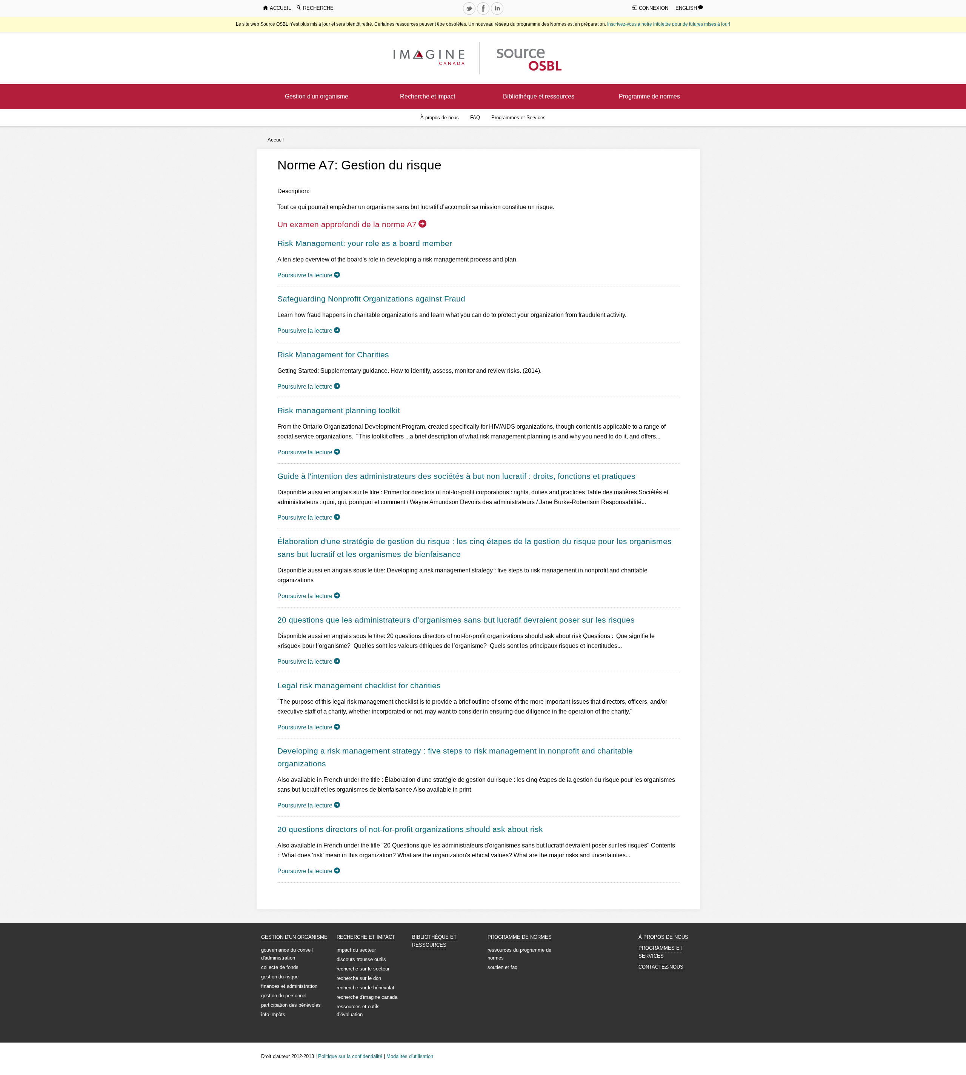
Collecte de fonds (279, 967)
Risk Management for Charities (333, 354)
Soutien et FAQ (502, 967)
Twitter (470, 14)
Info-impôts (273, 1014)
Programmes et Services (518, 117)
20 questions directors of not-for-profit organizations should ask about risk (410, 829)
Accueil (276, 140)
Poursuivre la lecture (304, 275)
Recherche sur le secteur (363, 969)
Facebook (483, 14)
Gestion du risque (279, 977)
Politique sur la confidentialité (350, 1056)
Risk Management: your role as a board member (364, 243)
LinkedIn (497, 14)
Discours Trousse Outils (361, 959)
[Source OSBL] (528, 58)
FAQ (475, 117)
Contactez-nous (660, 967)
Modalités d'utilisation (409, 1056)
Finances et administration (289, 986)
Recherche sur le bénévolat (365, 987)
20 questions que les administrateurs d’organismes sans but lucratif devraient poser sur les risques (456, 619)
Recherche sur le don (359, 978)
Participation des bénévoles (291, 1005)
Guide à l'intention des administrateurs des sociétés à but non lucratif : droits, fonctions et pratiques (456, 476)
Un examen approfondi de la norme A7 (347, 224)
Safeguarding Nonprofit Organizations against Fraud (371, 298)
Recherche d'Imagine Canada (367, 997)
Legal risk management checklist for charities (359, 685)
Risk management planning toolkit (338, 410)
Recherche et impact (427, 96)
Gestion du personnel (283, 995)
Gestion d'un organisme (316, 96)
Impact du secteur (356, 950)
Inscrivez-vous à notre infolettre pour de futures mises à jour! (668, 24)
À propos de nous (439, 117)
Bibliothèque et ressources (538, 96)
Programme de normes (649, 96)
